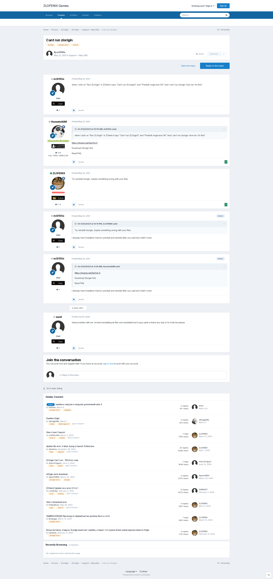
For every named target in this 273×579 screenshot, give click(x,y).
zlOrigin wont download (57, 474)
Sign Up (223, 6)
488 (59, 153)
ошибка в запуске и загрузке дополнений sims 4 (79, 404)
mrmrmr (52, 407)
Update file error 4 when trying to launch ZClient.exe (70, 446)
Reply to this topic (215, 66)
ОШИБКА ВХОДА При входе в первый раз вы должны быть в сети (78, 516)
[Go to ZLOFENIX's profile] (58, 183)
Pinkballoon (54, 505)
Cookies (143, 571)
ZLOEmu (73, 15)
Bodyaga (53, 519)
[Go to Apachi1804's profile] (194, 477)
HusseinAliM (59, 121)
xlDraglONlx (54, 421)
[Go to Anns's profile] (194, 407)
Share (200, 54)
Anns (201, 406)
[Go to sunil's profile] (58, 327)
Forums (61, 15)
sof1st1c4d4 (54, 435)
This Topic (215, 15)
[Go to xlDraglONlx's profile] (194, 421)
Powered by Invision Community (136, 575)
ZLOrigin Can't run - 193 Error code (62, 460)
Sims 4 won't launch (55, 432)
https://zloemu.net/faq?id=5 (85, 143)
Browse (49, 15)
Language (131, 571)
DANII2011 (203, 489)
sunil (59, 316)
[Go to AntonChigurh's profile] (194, 463)
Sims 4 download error (56, 502)
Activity (85, 15)
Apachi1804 (54, 477)
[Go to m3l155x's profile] (49, 54)
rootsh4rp (53, 491)
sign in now (108, 363)
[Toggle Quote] (76, 129)
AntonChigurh (55, 463)
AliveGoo (53, 449)
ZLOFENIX (59, 173)
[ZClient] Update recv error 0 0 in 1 (62, 488)
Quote (81, 110)
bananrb (52, 533)
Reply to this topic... (70, 375)
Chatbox (97, 15)
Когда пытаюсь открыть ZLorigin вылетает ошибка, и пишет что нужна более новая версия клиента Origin (97, 530)
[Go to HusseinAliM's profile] (58, 131)
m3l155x (61, 52)
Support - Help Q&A (78, 55)
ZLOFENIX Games (56, 6)
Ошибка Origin (52, 418)
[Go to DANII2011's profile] (194, 491)
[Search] (226, 15)
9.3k (59, 204)
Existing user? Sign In (202, 6)
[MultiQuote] (74, 110)
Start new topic (188, 66)
